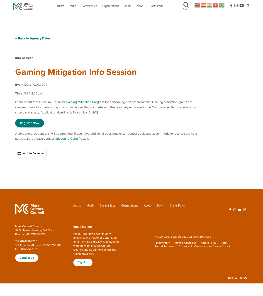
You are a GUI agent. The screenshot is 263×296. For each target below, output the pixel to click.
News (140, 6)
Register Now (29, 123)
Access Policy (208, 242)
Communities (89, 6)
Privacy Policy (162, 242)
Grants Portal (156, 6)
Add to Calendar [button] (33, 153)
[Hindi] (210, 5)
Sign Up (83, 262)
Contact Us (27, 258)
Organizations (110, 6)
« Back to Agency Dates (33, 38)
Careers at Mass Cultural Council (212, 246)
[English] (197, 5)
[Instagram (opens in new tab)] (236, 6)
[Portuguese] (222, 5)
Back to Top (235, 278)
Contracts (184, 246)
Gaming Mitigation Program (85, 102)
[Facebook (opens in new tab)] (229, 6)
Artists (60, 6)
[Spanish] (204, 5)
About (128, 6)
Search (186, 9)
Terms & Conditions (185, 242)
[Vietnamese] (216, 5)
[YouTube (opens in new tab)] (241, 6)
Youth (72, 6)
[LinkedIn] (247, 6)
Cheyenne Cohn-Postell (71, 139)
